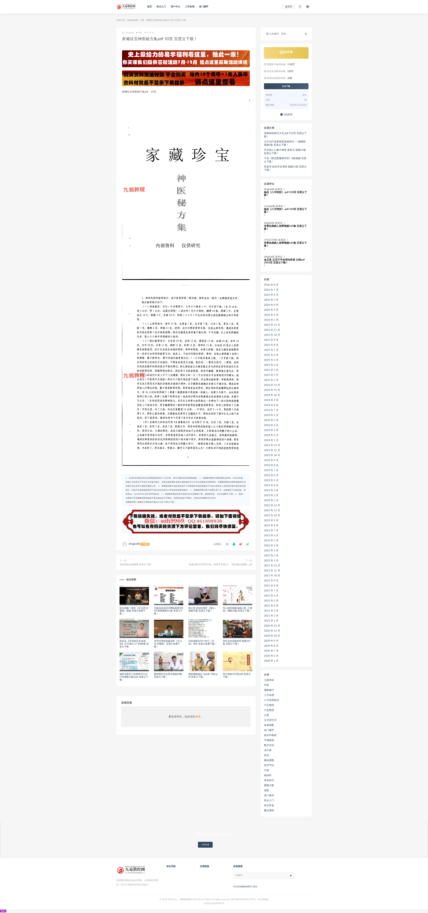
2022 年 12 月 (272, 505)
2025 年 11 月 (272, 330)
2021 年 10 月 (272, 575)
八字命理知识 (271, 700)
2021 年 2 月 (271, 616)
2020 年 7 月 (271, 651)
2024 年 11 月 (272, 390)
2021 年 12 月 (272, 565)
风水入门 (161, 7)
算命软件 (269, 780)
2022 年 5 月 (271, 540)
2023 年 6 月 (271, 475)
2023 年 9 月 (271, 460)
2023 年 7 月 (271, 470)
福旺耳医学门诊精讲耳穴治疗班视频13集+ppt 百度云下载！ (134, 677)
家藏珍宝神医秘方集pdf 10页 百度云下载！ (156, 502)
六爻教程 (269, 710)
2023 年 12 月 (272, 445)
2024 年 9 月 (271, 400)
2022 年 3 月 (271, 550)
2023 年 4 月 (271, 485)
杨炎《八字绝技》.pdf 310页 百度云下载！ (285, 193)
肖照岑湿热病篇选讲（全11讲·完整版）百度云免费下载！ (168, 644)
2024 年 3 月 (271, 430)
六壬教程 (269, 705)
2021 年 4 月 (271, 605)
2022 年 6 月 (271, 535)
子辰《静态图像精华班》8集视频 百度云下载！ (285, 160)
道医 (266, 790)
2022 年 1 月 (271, 560)
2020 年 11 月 (272, 631)
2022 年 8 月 (271, 525)
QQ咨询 (287, 114)
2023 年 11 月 (272, 450)
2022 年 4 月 (271, 545)
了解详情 (223, 845)
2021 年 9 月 (271, 580)
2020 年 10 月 (272, 636)
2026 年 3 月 (271, 310)
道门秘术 (269, 795)
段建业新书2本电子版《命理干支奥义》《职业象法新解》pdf (220, 564)
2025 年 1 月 (271, 380)
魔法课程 (269, 810)
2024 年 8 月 (271, 405)
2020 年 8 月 (271, 646)
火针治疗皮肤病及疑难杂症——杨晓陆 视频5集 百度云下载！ (285, 143)
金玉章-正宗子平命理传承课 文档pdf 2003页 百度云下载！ (284, 261)
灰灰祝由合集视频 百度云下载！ (136, 564)
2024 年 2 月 (271, 435)
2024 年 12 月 (272, 385)
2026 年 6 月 (271, 295)
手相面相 (269, 740)
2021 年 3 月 (271, 611)
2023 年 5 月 (271, 480)
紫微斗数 (269, 785)
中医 (142, 20)
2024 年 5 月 (271, 420)
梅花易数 (269, 760)
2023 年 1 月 (271, 500)
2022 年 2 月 (271, 555)
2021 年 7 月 (271, 590)
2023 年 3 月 (271, 490)
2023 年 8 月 (271, 465)
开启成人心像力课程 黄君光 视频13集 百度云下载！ (285, 152)
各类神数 (269, 725)
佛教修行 (269, 690)
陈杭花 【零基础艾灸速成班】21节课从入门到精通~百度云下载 (134, 644)
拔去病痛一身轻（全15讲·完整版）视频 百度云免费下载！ (134, 611)
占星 (266, 715)
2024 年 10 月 (272, 395)
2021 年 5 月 (271, 600)
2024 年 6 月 (271, 415)
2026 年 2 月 (271, 315)
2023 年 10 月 (272, 455)
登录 (198, 716)
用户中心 (175, 7)
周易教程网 (132, 20)
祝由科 (268, 775)
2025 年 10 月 (272, 335)
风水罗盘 (269, 805)
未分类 (268, 750)
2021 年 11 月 (272, 570)
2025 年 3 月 (271, 370)
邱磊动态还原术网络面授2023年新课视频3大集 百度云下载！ (168, 611)
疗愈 (266, 770)
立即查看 (205, 845)
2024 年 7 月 (271, 410)
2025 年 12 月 (272, 325)
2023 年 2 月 (271, 495)
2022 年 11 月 (272, 510)
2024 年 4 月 (271, 425)
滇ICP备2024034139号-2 (243, 899)
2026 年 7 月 (271, 290)
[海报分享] (247, 544)
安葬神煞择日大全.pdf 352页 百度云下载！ (285, 135)
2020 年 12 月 (272, 626)
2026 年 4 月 (271, 305)
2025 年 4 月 (271, 365)
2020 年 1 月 (271, 661)
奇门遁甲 (204, 7)
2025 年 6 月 (271, 355)
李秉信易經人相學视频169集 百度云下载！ (285, 227)
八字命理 (189, 7)
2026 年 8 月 (271, 285)
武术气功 (269, 765)
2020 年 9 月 (271, 641)
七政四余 (269, 680)
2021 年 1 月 (271, 621)
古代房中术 (270, 720)
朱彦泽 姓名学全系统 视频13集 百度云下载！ (285, 168)
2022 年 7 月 (271, 530)
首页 (149, 7)
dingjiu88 (134, 543)
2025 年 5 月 (271, 360)
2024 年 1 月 (271, 440)
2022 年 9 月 (271, 520)
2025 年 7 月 (271, 350)
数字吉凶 (269, 745)
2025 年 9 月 (271, 340)
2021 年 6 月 (271, 595)
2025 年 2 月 (271, 375)
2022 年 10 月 (272, 515)
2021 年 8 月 (271, 585)
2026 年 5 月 (271, 300)
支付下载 (286, 86)
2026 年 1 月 (271, 320)
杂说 (266, 755)
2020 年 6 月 (271, 656)
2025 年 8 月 (271, 345)
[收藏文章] (227, 544)
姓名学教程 (270, 735)
